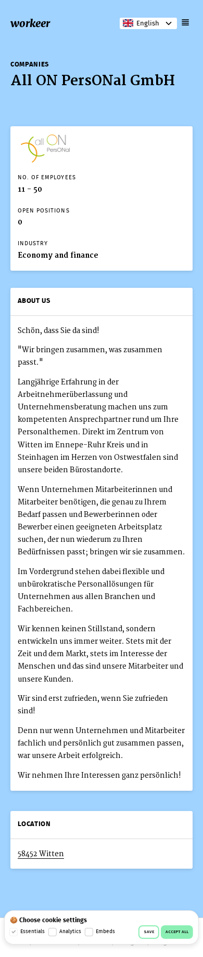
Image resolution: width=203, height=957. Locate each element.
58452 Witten (41, 853)
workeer (30, 23)
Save (149, 932)
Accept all (177, 932)
